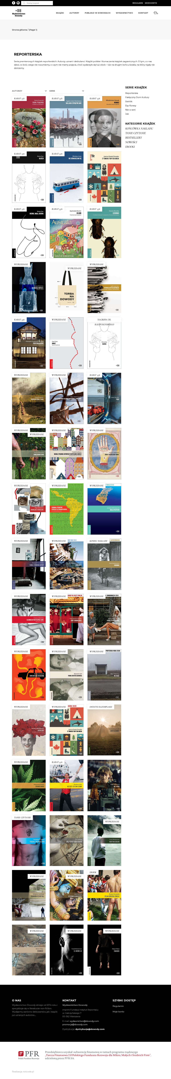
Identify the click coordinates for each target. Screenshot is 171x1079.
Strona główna (19, 30)
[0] (155, 13)
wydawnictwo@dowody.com (84, 1021)
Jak (127, 114)
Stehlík (128, 101)
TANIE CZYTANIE (135, 133)
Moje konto (151, 3)
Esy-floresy (130, 105)
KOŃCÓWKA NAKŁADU (139, 128)
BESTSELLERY (133, 137)
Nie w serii (130, 109)
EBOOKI (130, 146)
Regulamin (138, 3)
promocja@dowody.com (75, 1024)
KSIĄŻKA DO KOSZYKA (29, 130)
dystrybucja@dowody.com (90, 1029)
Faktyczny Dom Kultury (137, 97)
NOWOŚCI (131, 142)
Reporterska (131, 93)
